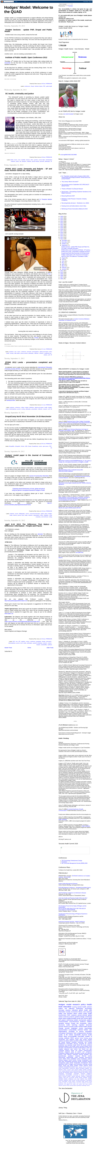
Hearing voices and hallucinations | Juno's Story (73, 206)
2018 (61, 229)
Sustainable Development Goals (83, 1062)
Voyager (90, 1077)
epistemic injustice (63, 1085)
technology (88, 1008)
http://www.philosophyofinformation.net (16, 600)
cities (60, 1061)
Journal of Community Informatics (39, 476)
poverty (71, 1026)
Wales (77, 1067)
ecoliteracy (61, 1082)
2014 (61, 235)
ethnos (60, 1076)
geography (38, 641)
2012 (61, 238)
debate (27, 407)
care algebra (67, 1084)
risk (78, 1023)
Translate (70, 6)
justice (17, 161)
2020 (61, 226)
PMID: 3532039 (63, 819)
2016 (61, 232)
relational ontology (77, 1072)
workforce (81, 1041)
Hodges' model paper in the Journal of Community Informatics (28, 456)
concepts (62, 1010)
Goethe (90, 1071)
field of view (76, 1082)
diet (72, 1071)
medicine (29, 161)
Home (29, 647)
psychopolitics (69, 1075)
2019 (61, 227)
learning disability (84, 1054)
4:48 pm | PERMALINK (46, 157)
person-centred (35, 161)
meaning (89, 1012)
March (63, 266)
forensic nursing (77, 1060)
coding (63, 1071)
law (21, 161)
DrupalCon (64, 862)
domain (87, 1081)
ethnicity (85, 1056)
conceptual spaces (68, 1041)
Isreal (60, 1081)
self (49, 354)
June (63, 261)
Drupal (32, 86)
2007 (61, 277)
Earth (65, 1054)
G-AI (88, 1082)
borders (76, 1065)
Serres (65, 1065)
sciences (66, 1017)
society (68, 1012)
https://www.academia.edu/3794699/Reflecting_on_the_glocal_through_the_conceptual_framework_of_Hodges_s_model (75, 461)
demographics (35, 351)
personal (42, 161)
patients (89, 1020)
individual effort (10, 400)
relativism (84, 1082)
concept (61, 1072)
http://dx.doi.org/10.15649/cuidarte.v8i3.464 (70, 507)
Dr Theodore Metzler (45, 199)
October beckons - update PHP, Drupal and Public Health (28, 30)
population (88, 1031)
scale (65, 1047)
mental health (82, 1007)
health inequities (80, 1057)
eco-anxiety (72, 1077)
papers (63, 1020)
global (42, 513)
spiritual (77, 1038)
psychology (88, 1028)
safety (61, 1013)
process (61, 1026)
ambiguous (71, 1078)
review (61, 1036)
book (61, 1007)
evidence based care (71, 1050)
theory (81, 1012)
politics (62, 1008)
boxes (60, 1071)
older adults (17, 353)
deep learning (81, 1071)
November (8, 63)
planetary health (72, 1045)
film (82, 1045)
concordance (79, 1081)
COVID (90, 1072)
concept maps (71, 1069)
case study (85, 1084)
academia (11, 351)
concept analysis (72, 1081)
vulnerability (70, 1043)
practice (69, 1010)
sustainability (44, 644)
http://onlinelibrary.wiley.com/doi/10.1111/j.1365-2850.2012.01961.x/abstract (71, 470)
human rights (42, 159)
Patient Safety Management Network (68, 883)
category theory (68, 1060)
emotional (61, 1080)
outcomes (76, 1041)
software (67, 1038)
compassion (62, 1053)
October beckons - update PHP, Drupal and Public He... (75, 246)
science (50, 643)
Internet (15, 515)
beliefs (12, 159)
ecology (90, 1042)
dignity (77, 1068)
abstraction (62, 1064)
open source (46, 446)
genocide (78, 1076)
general (77, 1069)
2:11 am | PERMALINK (47, 349)
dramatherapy (88, 1075)
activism (89, 1007)
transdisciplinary (81, 1047)
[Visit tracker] (75, 1138)
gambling (67, 1072)
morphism (83, 1076)
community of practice (79, 1075)
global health (84, 1010)
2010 (61, 272)
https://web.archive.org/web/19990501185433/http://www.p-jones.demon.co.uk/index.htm (74, 379)
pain (91, 1054)
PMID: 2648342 (86, 826)
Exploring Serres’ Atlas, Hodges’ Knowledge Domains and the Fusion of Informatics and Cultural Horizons (74, 422)
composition (77, 1073)
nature (90, 1023)
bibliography (22, 513)
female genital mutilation (81, 1077)
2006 (61, 278)
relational (89, 1045)
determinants (62, 1057)
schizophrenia (67, 1067)
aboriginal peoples (63, 1078)
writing (50, 516)
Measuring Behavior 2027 (68, 196)
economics (75, 1012)
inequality (82, 1043)
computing (62, 1050)
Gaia (90, 1060)
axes (68, 1039)
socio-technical (44, 516)
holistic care (88, 1030)
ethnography (68, 1061)
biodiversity (61, 1084)
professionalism (88, 1050)
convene (90, 1084)
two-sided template (68, 114)
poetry (85, 1045)
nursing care (83, 1053)
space (65, 1018)
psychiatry (81, 1036)
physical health (87, 1035)
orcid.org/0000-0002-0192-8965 (68, 154)
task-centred (85, 1072)
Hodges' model (66, 1004)
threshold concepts (72, 1047)
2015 (61, 234)
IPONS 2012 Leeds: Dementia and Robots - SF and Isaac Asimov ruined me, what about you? (28, 169)
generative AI (83, 1080)
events (40, 446)
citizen (65, 1069)
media (26, 515)
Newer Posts (8, 647)
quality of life (64, 1035)
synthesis (50, 644)
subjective (67, 1049)
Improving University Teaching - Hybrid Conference (72, 921)
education (67, 1007)
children (89, 1021)
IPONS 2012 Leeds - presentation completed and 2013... (28, 363)
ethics (32, 159)
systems (77, 1017)
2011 (61, 270)
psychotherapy (63, 1056)
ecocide (90, 1081)
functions (64, 1076)
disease (28, 159)
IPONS (36, 337)
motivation (76, 1054)
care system (79, 1084)
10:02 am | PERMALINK (46, 443)
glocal (46, 513)
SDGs (79, 1045)
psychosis (75, 1061)
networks (30, 515)
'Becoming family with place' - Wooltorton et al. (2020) (75, 203)
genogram (89, 1080)
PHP (44, 86)
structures (62, 1025)
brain (63, 1061)
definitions (31, 407)
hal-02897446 (79, 552)
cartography (62, 1073)
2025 (61, 218)
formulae (78, 1080)
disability (23, 159)
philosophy (47, 161)
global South (67, 1058)
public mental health (80, 1026)
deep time (66, 1077)
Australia (78, 1056)
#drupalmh (17, 446)
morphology (84, 1085)
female (74, 1080)
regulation (46, 515)
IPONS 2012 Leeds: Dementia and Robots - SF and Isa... (76, 250)
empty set (66, 1082)
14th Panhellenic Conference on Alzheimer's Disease (72, 892)
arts (17, 641)
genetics (36, 159)
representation (64, 1030)
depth (83, 1081)
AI (77, 1031)
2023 (61, 221)
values (61, 1017)
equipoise (66, 1080)
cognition (23, 641)
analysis (61, 1041)
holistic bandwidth (75, 1035)
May (63, 262)
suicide (80, 1061)
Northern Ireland (39, 86)
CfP (19, 641)
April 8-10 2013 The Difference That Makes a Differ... (74, 256)
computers (85, 1061)
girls (91, 1049)
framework (61, 1046)
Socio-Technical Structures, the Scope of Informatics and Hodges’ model (73, 430)
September (65, 245)
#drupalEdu (12, 446)
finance (66, 1026)
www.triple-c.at (9, 613)
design (82, 1017)
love (88, 1049)
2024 (61, 219)
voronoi (88, 1085)
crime (19, 159)
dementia (29, 351)
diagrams (72, 1039)
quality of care (68, 1046)
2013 (14, 641)
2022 (61, 223)
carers (18, 351)
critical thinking (84, 1038)
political (69, 1018)
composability (65, 1081)
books (15, 159)
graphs (86, 1071)
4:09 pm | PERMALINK (46, 83)
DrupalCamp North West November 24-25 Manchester (28, 416)
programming (81, 1033)
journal (19, 409)
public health (49, 86)
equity (77, 1039)
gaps (68, 1062)
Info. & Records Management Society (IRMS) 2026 (74, 863)
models (76, 1020)
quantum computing (37, 643)
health (7, 353)
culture (80, 1013)
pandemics (84, 1058)
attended (40, 534)
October (64, 243)
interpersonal (62, 1043)
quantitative (74, 1058)
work (75, 1033)
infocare (85, 1067)
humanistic (84, 1023)
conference (24, 351)
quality (74, 1018)
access (17, 513)
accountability (73, 1036)
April (63, 264)
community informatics (35, 513)
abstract (72, 1053)
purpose (68, 1042)
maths (69, 1025)
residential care (48, 353)
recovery (82, 1046)
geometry (62, 1052)
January (64, 269)
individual (75, 1010)
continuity (85, 1064)
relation (71, 1072)
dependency (68, 1071)
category (61, 1077)
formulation (82, 1068)
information (49, 641)
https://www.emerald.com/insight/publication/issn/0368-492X (22, 621)
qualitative (71, 1056)
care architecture (87, 1052)
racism (61, 1058)
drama (84, 1049)
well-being (69, 1020)
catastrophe (89, 1076)
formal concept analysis (72, 1085)
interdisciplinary (13, 409)
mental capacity (84, 1065)
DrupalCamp (35, 446)
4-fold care (89, 1047)
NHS (69, 1015)
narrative (62, 1023)
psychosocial (88, 1057)
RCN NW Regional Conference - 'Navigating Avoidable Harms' (75, 887)
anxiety (90, 1056)
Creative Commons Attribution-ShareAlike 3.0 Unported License (74, 319)
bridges (81, 1069)
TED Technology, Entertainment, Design (71, 860)
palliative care (88, 1068)
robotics (46, 354)
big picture (70, 1065)
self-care (76, 1043)
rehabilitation (85, 1060)
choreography (70, 1073)
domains (89, 1033)
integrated (75, 1028)
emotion (86, 1046)
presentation (34, 409)
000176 (60, 557)
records (68, 1028)
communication (64, 1021)
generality (79, 1085)
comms (27, 513)
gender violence (71, 1076)
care (15, 351)
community (88, 1017)
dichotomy (77, 1053)
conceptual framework (66, 1033)
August (64, 258)
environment (63, 1015)
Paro (49, 274)
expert (70, 1080)
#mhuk (22, 446)
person (82, 1031)
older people (84, 1039)
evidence (83, 1021)
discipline (90, 1078)
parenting (75, 1071)
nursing (12, 353)
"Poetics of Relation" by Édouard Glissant (72, 188)
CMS (26, 446)
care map (77, 1078)
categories (68, 1052)
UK (51, 409)
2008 (61, 275)
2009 (61, 274)
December (64, 240)
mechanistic (83, 1020)
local (23, 515)
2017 (61, 231)
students (74, 1015)
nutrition (81, 1050)
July (63, 259)
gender (63, 1042)
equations (71, 1082)
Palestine (61, 1069)
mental (72, 1062)
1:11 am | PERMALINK (47, 404)
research (41, 353)
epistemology (70, 1057)
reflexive (70, 1054)
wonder (73, 1067)
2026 (61, 216)
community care (83, 1042)
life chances (88, 1043)
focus (80, 1082)
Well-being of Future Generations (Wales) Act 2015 (74, 208)
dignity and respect (44, 351)
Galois (90, 1082)
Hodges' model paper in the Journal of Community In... (75, 254)
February (64, 267)
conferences (27, 86)
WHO (72, 1038)
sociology (72, 1031)
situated (38, 644)
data (90, 1010)
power (61, 1018)
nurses (82, 1028)
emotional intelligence (86, 1073)
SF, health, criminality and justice (19, 94)
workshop (75, 1042)
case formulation (78, 1064)
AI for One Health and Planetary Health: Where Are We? (73, 898)
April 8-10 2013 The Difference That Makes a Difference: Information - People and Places (28, 525)
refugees (67, 1053)
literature (24, 161)
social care (80, 1018)
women (68, 1023)
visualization (62, 1039)
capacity (81, 1067)
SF (51, 161)
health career (75, 1046)
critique (23, 407)
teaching (75, 1025)
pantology (89, 1069)
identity (44, 641)
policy (41, 515)
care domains (68, 1013)
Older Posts (50, 647)
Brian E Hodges (69, 1064)
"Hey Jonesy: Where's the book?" (70, 181)
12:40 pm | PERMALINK (46, 638)
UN (60, 1042)
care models (73, 1084)
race (80, 1049)
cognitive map (84, 1078)
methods (81, 1030)
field (64, 1072)
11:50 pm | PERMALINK (46, 511)
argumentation (66, 1068)
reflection (36, 353)
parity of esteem (76, 1052)
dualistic (85, 1069)
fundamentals (62, 1075)
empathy (61, 1049)
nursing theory (88, 1041)
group (90, 1038)
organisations (36, 515)
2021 (61, 224)
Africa (66, 1036)
